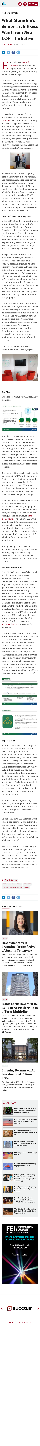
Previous (2, 1308)
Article (4, 938)
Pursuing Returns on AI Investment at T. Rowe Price (18, 1074)
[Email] (18, 52)
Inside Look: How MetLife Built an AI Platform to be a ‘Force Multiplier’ (20, 1007)
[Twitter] (8, 52)
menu (31, 4)
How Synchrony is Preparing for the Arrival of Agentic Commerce (19, 946)
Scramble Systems (10, 624)
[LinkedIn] (3, 52)
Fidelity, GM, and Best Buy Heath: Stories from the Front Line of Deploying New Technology (25, 1178)
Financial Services (10, 13)
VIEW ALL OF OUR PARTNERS (20, 1323)
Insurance (27, 884)
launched (6, 120)
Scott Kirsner (8, 44)
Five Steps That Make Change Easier (25, 1154)
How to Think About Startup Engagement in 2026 (25, 1165)
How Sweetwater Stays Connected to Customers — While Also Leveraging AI (24, 1200)
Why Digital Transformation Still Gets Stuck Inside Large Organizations (25, 1211)
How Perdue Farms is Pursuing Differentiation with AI (25, 1132)
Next (38, 1308)
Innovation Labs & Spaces (12, 884)
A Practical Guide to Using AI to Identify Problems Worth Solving (25, 1121)
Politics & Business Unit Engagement (16, 888)
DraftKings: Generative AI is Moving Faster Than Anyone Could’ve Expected (25, 1110)
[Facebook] (13, 52)
